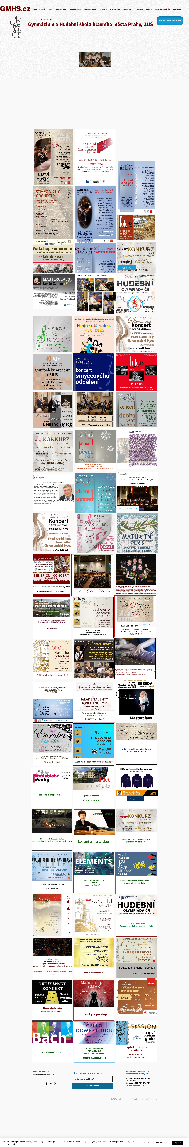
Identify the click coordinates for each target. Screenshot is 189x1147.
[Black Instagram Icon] (54, 1083)
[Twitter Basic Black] (50, 1083)
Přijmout (177, 1142)
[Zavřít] (185, 1142)
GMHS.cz (15, 9)
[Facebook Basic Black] (46, 1083)
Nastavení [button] (148, 1142)
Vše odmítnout (162, 1142)
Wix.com (153, 1099)
